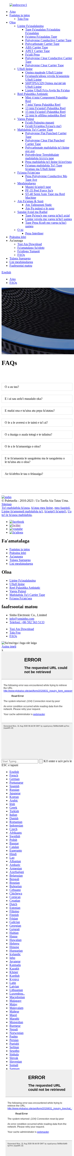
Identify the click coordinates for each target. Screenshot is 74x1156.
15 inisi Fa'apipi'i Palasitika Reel (45, 111)
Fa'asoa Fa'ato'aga (28, 172)
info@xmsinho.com (21, 618)
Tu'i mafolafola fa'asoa (16, 507)
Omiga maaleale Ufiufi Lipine (44, 72)
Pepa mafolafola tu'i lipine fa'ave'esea (48, 162)
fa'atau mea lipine (42, 507)
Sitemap (7, 504)
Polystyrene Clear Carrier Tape (44, 65)
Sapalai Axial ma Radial (32, 212)
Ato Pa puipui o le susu (39, 208)
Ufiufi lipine (25, 69)
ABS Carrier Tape (36, 47)
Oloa (12, 22)
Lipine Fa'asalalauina (30, 26)
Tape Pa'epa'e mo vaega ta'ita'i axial (47, 215)
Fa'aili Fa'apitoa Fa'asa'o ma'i (43, 126)
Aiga (12, 11)
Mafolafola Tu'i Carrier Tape (35, 129)
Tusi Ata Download (29, 244)
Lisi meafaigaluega (21, 262)
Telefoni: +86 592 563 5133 (26, 622)
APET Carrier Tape (37, 51)
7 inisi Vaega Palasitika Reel (42, 104)
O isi (20, 229)
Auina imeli (9, 646)
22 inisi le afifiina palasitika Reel (45, 115)
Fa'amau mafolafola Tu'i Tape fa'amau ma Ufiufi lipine (43, 167)
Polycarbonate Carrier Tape (42, 44)
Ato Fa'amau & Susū (30, 201)
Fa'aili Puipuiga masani (39, 122)
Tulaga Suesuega (20, 258)
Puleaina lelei (17, 237)
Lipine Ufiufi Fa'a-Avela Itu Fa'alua (47, 90)
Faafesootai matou (20, 265)
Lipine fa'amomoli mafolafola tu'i (22, 511)
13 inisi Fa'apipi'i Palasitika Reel (45, 108)
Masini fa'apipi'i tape (38, 187)
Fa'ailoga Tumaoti (28, 251)
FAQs (21, 255)
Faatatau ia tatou (19, 15)
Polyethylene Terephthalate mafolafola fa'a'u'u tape (42, 156)
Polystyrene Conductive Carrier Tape (48, 40)
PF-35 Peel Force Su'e (39, 190)
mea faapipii (62, 507)
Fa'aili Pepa (32, 54)
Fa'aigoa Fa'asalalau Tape (41, 36)
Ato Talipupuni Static (38, 204)
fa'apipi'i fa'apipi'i (55, 511)
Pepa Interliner (34, 233)
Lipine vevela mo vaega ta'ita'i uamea (48, 219)
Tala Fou (22, 18)
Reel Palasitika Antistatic (32, 94)
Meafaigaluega (26, 183)
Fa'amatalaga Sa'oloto (30, 247)
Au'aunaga (16, 556)
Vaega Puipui (25, 119)
